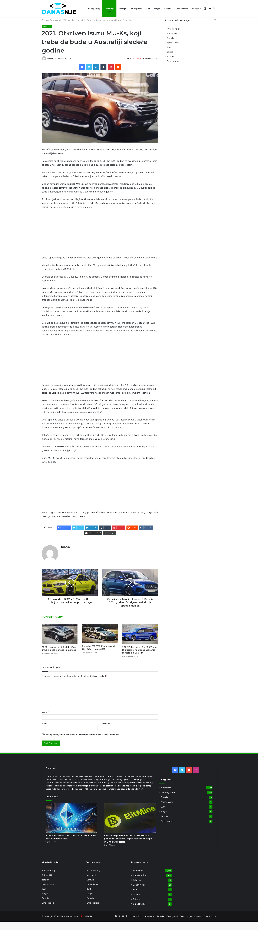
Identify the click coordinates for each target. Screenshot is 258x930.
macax (50, 58)
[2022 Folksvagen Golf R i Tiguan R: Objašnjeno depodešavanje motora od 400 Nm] (140, 634)
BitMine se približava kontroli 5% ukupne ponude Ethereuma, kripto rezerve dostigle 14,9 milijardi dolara (128, 838)
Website (106, 723)
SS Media (87, 916)
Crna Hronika (182, 8)
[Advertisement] (100, 234)
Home (46, 20)
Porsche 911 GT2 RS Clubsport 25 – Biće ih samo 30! (98, 647)
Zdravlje (122, 8)
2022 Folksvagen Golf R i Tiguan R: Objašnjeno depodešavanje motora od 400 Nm (140, 650)
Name (45, 712)
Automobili (109, 8)
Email (45, 723)
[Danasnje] (59, 8)
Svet (148, 8)
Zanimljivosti (136, 8)
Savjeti (157, 8)
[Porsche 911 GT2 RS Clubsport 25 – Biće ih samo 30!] (100, 633)
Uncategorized (168, 792)
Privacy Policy (93, 8)
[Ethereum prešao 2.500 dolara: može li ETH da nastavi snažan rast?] (71, 818)
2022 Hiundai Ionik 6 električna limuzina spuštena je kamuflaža (59, 648)
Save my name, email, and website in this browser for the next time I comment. (81, 734)
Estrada (167, 8)
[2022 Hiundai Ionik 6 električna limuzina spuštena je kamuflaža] (59, 634)
